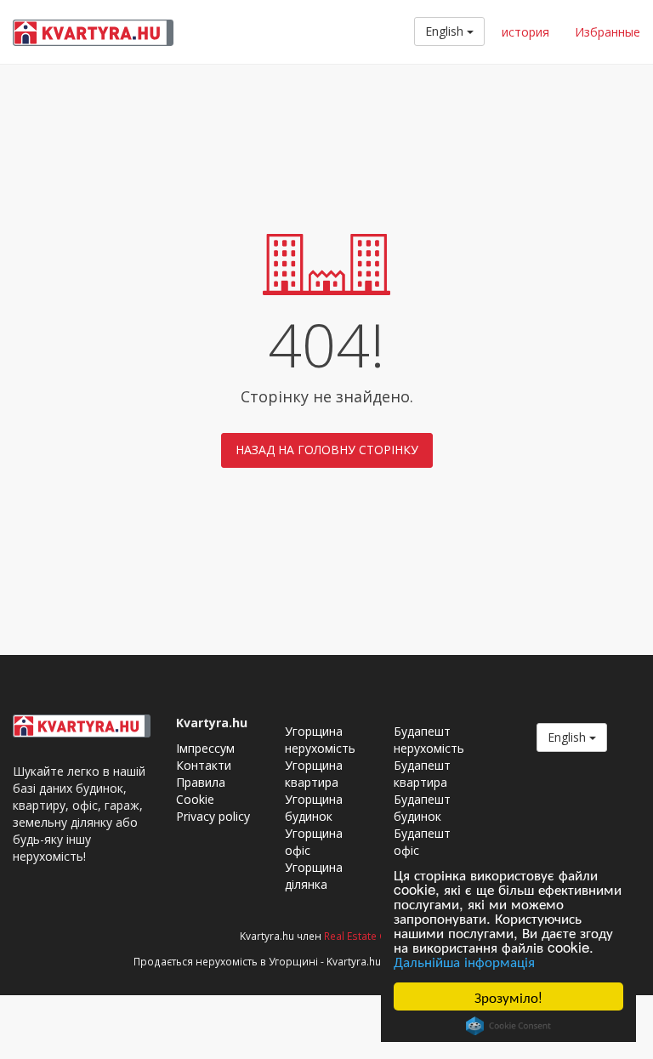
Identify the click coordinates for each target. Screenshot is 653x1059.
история (525, 32)
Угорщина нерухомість (320, 739)
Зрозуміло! (508, 996)
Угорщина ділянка (314, 875)
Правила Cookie (200, 790)
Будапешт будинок (422, 807)
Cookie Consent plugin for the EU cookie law (508, 1025)
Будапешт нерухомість (429, 739)
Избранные (607, 32)
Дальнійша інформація (464, 960)
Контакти (203, 765)
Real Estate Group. (368, 935)
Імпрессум (205, 748)
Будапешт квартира (422, 773)
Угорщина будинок (314, 807)
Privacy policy (213, 816)
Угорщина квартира (314, 773)
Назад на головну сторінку (327, 449)
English (446, 31)
